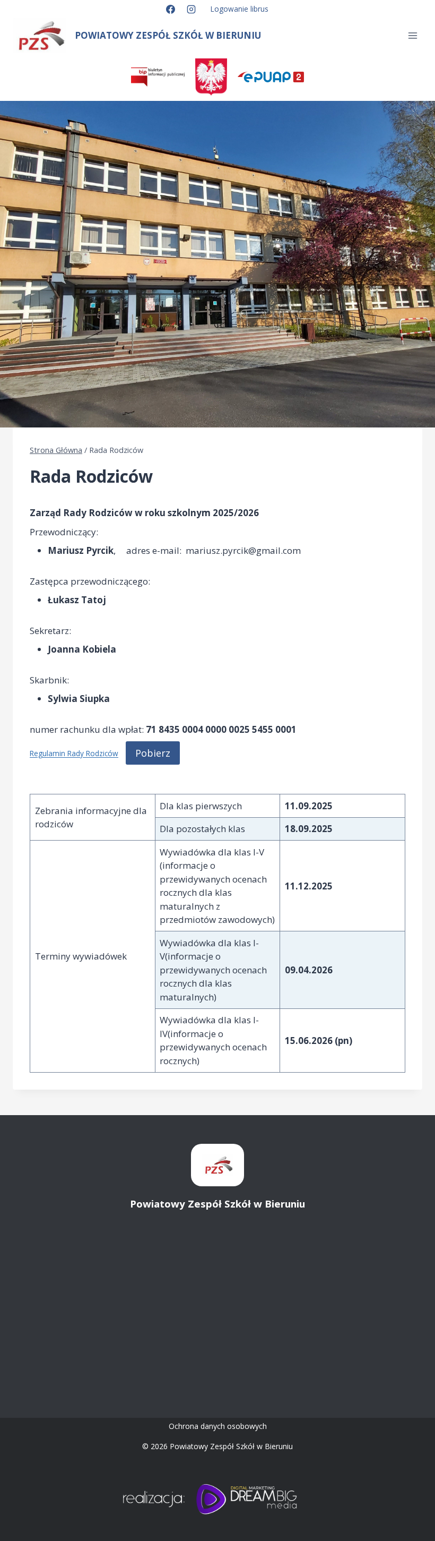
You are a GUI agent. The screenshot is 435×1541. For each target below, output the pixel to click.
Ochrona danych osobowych (218, 1426)
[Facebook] (170, 9)
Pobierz (152, 753)
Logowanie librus (239, 9)
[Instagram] (191, 9)
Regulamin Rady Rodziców (74, 754)
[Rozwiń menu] (412, 36)
